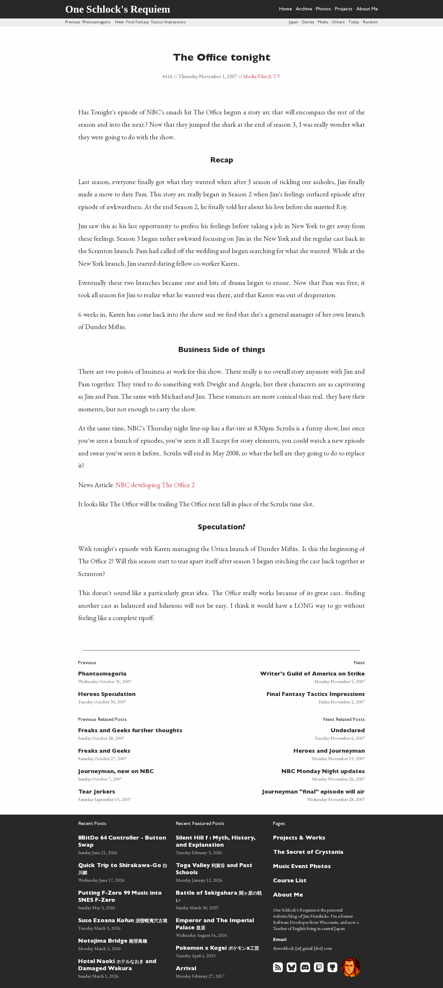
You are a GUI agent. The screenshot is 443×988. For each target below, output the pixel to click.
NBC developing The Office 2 (155, 484)
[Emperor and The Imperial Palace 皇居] (221, 927)
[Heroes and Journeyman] (294, 754)
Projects (344, 9)
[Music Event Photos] (315, 866)
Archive (304, 9)
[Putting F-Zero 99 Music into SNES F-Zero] (123, 899)
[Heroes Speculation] (148, 697)
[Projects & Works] (315, 837)
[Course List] (315, 880)
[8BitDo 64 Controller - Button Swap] (123, 844)
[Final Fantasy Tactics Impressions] (294, 697)
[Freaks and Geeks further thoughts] (148, 733)
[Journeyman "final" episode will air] (294, 794)
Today (353, 22)
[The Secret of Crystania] (315, 852)
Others (338, 22)
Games (308, 22)
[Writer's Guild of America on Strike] (294, 676)
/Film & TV (268, 76)
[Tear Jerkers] (148, 794)
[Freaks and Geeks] (148, 754)
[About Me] (315, 895)
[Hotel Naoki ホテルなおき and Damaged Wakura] (123, 968)
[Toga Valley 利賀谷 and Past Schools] (221, 872)
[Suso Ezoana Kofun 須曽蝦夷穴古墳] (123, 923)
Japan (293, 22)
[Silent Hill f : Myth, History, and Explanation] (221, 844)
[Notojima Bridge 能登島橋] (123, 944)
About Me (367, 9)
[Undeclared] (294, 733)
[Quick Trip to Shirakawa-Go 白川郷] (123, 872)
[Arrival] (221, 971)
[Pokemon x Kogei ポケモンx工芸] (221, 951)
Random (370, 22)
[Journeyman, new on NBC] (148, 774)
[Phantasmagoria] (148, 676)
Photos (323, 9)
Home (285, 9)
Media (323, 22)
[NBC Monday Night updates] (294, 774)
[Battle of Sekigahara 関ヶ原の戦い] (221, 899)
